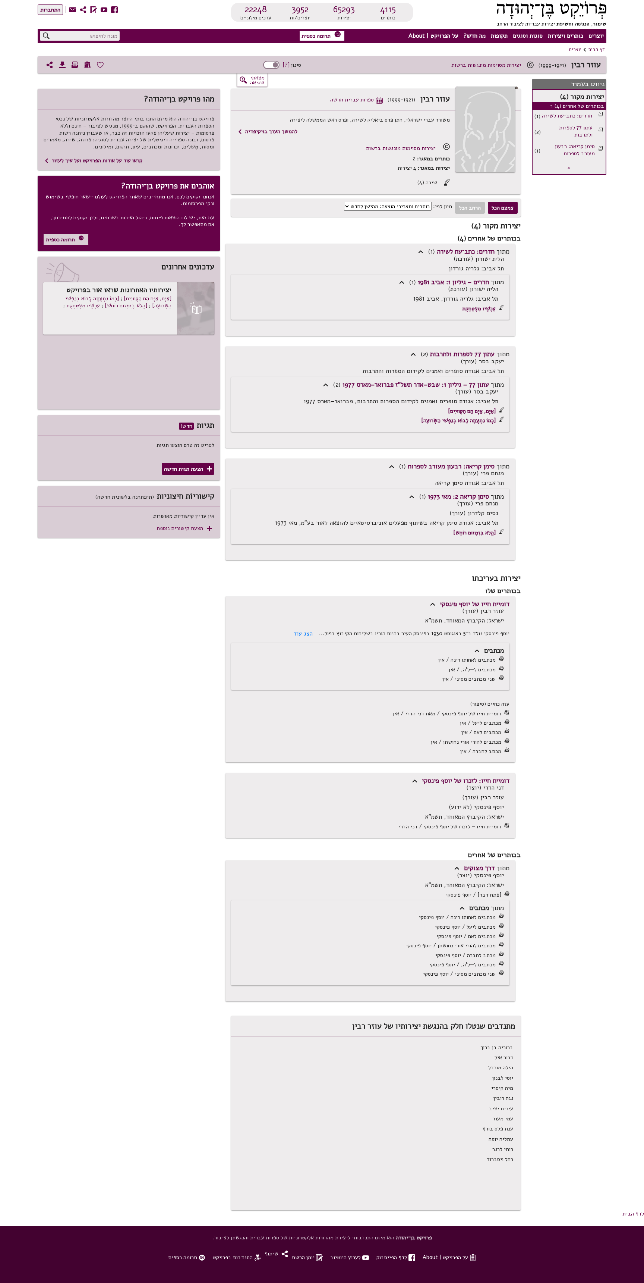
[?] (286, 65)
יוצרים (596, 36)
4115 (388, 9)
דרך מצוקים (479, 867)
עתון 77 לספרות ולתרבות (576, 131)
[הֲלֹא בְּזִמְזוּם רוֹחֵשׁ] (474, 532)
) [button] (421, 252)
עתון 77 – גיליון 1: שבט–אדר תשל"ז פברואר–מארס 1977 (415, 384)
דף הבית (596, 49)
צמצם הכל (503, 207)
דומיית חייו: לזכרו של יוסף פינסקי (465, 780)
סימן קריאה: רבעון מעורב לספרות (575, 150)
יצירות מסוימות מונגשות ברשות (486, 65)
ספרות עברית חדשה (356, 99)
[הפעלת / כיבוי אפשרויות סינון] (271, 65)
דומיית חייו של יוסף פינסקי (474, 603)
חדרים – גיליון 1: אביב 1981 (453, 281)
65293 (344, 9)
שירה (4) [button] (433, 182)
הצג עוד (303, 634)
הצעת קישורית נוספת (184, 528)
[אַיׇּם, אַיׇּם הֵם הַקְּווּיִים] (472, 411)
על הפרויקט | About (433, 36)
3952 (300, 9)
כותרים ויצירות (565, 36)
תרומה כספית (321, 35)
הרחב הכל (470, 207)
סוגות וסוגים (528, 36)
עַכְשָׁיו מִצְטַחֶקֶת (479, 308)
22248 (256, 9)
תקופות (499, 36)
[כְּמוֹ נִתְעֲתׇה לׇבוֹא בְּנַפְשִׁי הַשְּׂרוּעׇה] (458, 420)
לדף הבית (633, 1213)
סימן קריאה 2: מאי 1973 (458, 496)
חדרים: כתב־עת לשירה (567, 115)
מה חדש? (475, 36)
